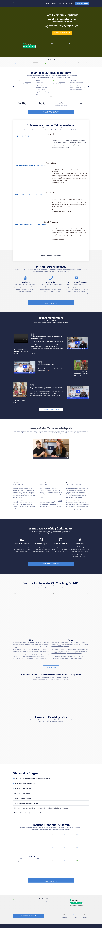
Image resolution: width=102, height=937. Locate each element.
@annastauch (28, 82)
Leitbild (40, 904)
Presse (40, 906)
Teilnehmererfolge (43, 901)
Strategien (53, 3)
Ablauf (47, 3)
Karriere (40, 903)
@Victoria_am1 (62, 82)
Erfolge (59, 3)
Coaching (64, 3)
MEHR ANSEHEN (51, 667)
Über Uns (70, 3)
